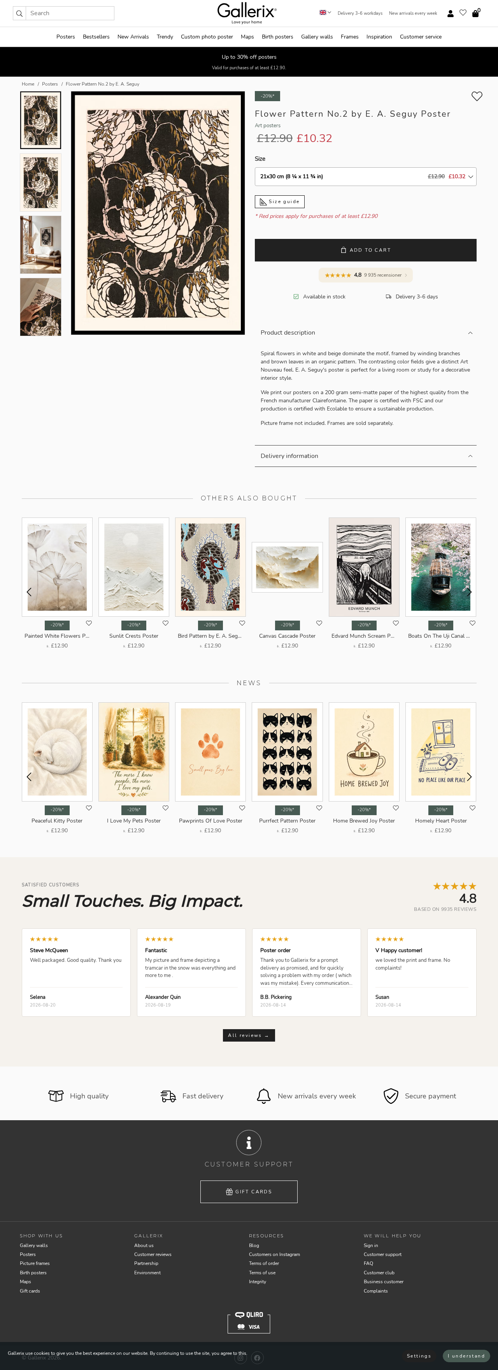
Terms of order (264, 1263)
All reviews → (249, 1035)
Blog (254, 1245)
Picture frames (35, 1263)
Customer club (379, 1273)
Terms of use (262, 1273)
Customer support (383, 1254)
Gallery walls (317, 36)
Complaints (376, 1291)
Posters (65, 36)
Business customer (383, 1282)
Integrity (257, 1282)
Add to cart (370, 250)
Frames (350, 36)
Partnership (146, 1263)
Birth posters (277, 36)
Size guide (283, 201)
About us (144, 1245)
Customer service (421, 36)
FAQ (368, 1263)
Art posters (268, 125)
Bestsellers (96, 36)
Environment (147, 1273)
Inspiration (379, 36)
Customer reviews (153, 1254)
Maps (247, 36)
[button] (19, 13)
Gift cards (253, 1192)
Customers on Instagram (274, 1254)
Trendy (165, 36)
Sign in (371, 1245)
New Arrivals (133, 36)
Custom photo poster (207, 36)
